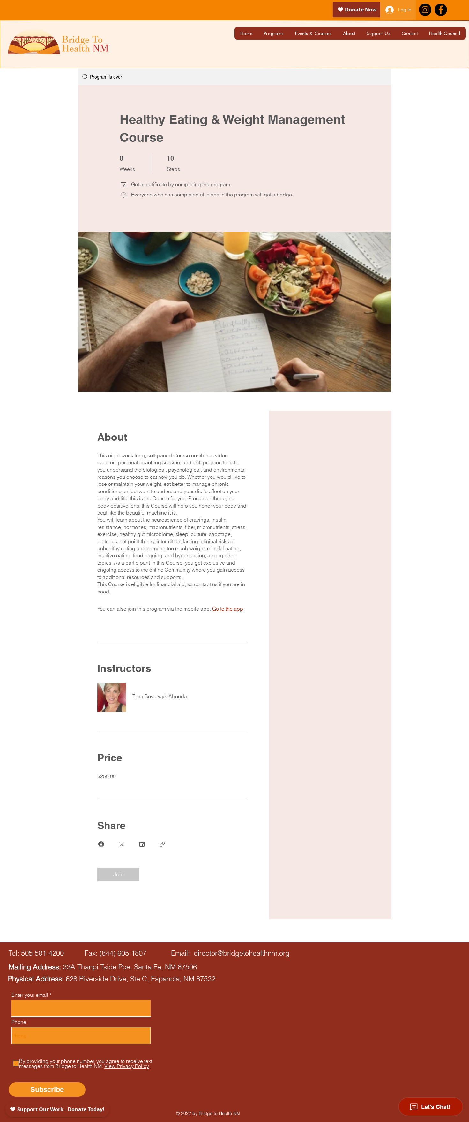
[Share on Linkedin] (142, 844)
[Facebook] (441, 10)
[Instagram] (425, 10)
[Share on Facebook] (101, 844)
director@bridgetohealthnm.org (241, 953)
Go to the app (227, 609)
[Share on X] (121, 844)
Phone (18, 1022)
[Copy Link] (162, 844)
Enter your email (29, 994)
